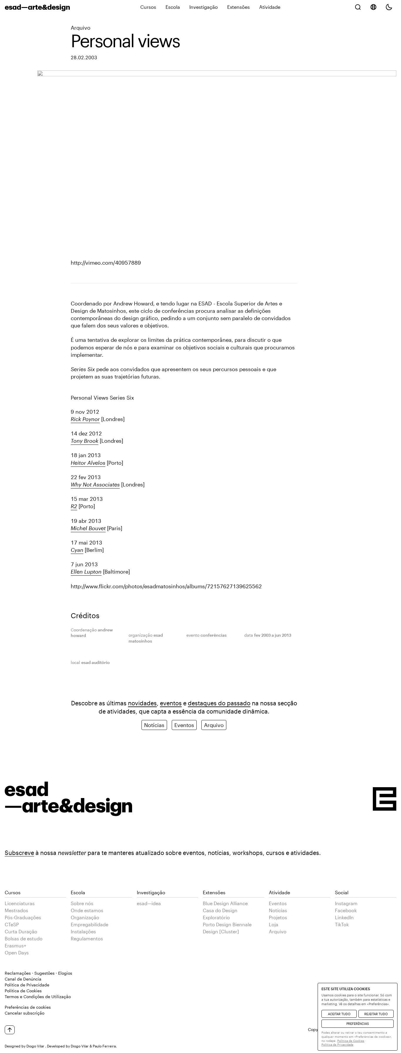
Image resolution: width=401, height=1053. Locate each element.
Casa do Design (220, 910)
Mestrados (16, 910)
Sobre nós (82, 903)
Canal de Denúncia (23, 978)
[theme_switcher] (389, 7)
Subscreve (19, 852)
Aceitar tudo (339, 1014)
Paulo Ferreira (104, 1046)
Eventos (184, 725)
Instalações (83, 931)
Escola (173, 7)
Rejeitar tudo (376, 1014)
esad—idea (149, 903)
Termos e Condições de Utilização (38, 996)
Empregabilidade (89, 924)
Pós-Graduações (23, 917)
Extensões (238, 7)
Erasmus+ (15, 945)
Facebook (346, 910)
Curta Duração (21, 931)
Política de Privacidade (27, 984)
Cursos (148, 7)
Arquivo (80, 27)
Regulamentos (87, 938)
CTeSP (12, 924)
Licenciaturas (20, 903)
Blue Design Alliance (225, 903)
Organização (85, 917)
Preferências (357, 1023)
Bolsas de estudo (24, 938)
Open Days (17, 952)
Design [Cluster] (221, 931)
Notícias (154, 725)
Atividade (269, 7)
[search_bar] (358, 7)
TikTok (342, 924)
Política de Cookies (23, 990)
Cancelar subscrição (24, 1012)
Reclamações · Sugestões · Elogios (38, 973)
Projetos (278, 917)
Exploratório (216, 917)
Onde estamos (87, 910)
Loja (273, 924)
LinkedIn (344, 917)
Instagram (346, 903)
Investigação (203, 7)
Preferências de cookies (28, 1007)
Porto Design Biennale (227, 924)
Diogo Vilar (35, 1046)
